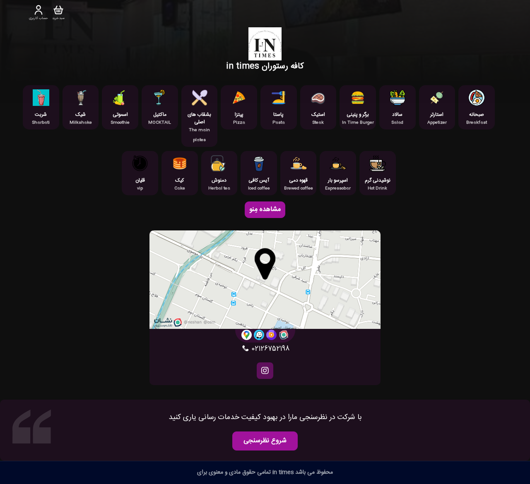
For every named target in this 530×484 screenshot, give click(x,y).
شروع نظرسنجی (265, 440)
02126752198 (269, 349)
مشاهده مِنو (265, 209)
